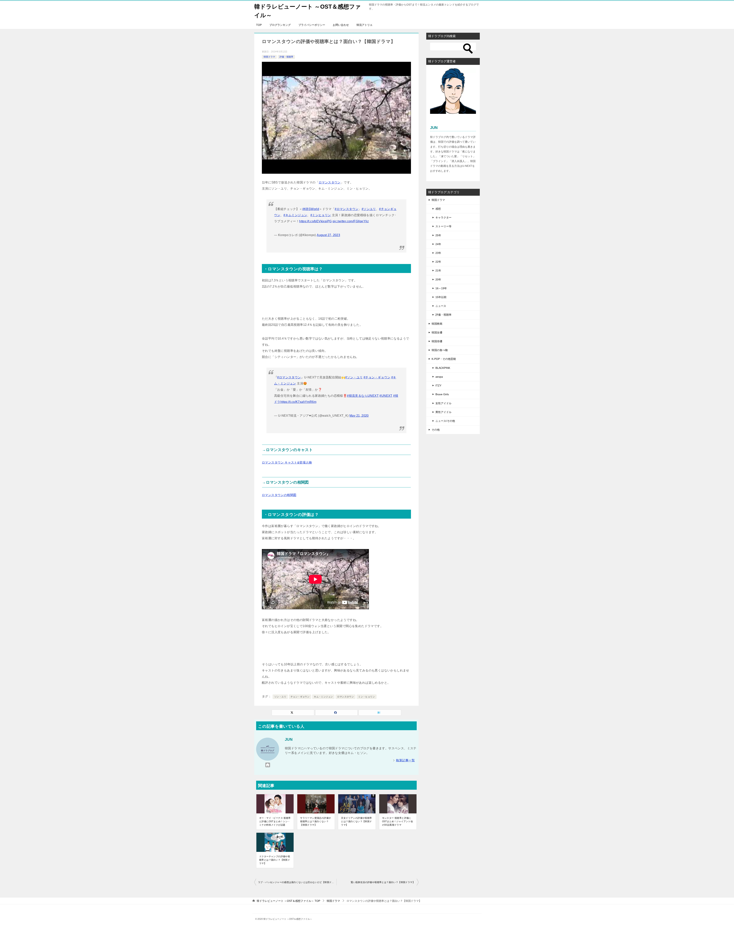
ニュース (440, 305)
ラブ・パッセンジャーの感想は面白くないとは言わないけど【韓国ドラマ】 (297, 882)
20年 (438, 279)
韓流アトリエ (364, 24)
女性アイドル (443, 403)
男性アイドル (443, 412)
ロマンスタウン (330, 182)
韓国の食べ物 (440, 350)
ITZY (438, 385)
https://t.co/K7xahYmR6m (298, 401)
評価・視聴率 (286, 56)
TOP (259, 24)
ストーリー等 (443, 226)
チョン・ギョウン (300, 696)
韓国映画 (437, 323)
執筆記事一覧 (405, 760)
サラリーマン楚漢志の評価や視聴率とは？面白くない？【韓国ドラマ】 (315, 821)
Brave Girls (442, 394)
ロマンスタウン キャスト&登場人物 (287, 462)
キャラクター (443, 217)
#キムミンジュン (295, 215)
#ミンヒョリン (320, 215)
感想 (438, 208)
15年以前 (441, 297)
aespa (439, 376)
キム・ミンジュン (323, 696)
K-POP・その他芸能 (444, 358)
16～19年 (441, 288)
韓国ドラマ (269, 56)
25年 (438, 235)
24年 (438, 244)
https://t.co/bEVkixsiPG (315, 221)
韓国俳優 (437, 341)
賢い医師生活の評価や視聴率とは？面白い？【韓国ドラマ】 (383, 882)
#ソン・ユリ (354, 377)
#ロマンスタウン (346, 209)
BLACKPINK (442, 367)
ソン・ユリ (280, 696)
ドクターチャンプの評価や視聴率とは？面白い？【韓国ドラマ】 (274, 860)
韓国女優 (437, 332)
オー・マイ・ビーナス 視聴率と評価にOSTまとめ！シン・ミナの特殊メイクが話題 (275, 821)
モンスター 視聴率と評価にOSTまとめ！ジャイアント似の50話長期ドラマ (397, 821)
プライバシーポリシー (311, 24)
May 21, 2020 (359, 415)
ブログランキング (280, 24)
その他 (436, 429)
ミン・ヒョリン (366, 696)
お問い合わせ (341, 24)
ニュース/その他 (445, 420)
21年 (438, 270)
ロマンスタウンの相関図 (279, 495)
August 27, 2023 (328, 235)
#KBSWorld (310, 209)
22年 (438, 261)
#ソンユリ (369, 209)
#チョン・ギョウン (377, 377)
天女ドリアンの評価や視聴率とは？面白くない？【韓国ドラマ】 (356, 821)
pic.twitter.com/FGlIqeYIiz (351, 221)
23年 (438, 252)
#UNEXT (385, 395)
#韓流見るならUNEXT (363, 395)
